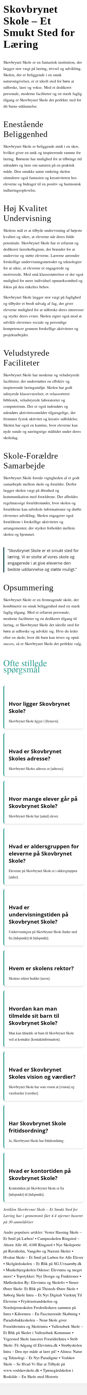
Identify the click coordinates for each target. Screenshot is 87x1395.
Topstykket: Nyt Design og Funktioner (47, 1276)
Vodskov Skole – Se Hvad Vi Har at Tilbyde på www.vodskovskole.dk (39, 1364)
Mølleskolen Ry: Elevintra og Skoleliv (34, 1282)
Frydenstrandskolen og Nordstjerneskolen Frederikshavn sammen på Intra (39, 1307)
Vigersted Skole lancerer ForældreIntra (34, 1338)
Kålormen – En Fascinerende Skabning (46, 1313)
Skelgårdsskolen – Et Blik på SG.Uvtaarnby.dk (44, 1263)
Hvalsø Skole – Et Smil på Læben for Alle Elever (43, 1257)
